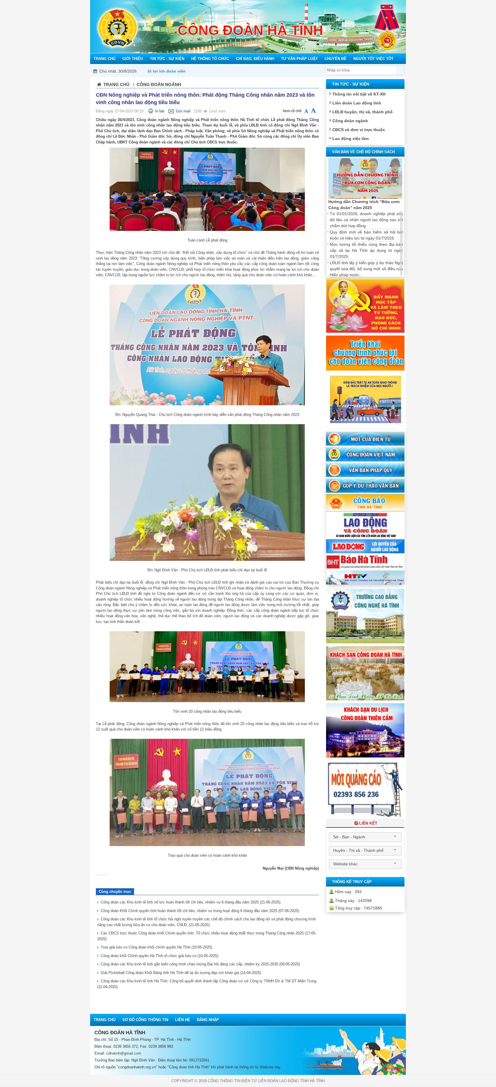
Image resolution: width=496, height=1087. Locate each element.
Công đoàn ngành (350, 120)
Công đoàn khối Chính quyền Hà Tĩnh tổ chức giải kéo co (159, 956)
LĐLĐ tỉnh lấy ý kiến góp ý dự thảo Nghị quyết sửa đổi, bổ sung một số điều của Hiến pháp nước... (366, 268)
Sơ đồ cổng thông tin (145, 1020)
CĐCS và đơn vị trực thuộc (358, 129)
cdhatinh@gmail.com (123, 1053)
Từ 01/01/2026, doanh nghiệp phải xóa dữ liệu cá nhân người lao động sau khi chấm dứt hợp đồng (366, 219)
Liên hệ (182, 1020)
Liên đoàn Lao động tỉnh (356, 103)
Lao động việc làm (350, 138)
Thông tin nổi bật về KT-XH (358, 94)
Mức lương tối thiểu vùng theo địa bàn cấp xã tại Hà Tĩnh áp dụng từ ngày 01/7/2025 (366, 250)
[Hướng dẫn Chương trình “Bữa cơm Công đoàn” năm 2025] (365, 178)
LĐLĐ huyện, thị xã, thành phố (362, 112)
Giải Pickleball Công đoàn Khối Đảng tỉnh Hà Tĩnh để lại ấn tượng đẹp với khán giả (181, 973)
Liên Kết (368, 823)
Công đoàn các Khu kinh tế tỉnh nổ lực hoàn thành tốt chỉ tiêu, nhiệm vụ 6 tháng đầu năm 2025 (190, 902)
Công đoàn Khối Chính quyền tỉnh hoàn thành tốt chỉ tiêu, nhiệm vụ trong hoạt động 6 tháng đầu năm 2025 (200, 911)
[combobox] (365, 837)
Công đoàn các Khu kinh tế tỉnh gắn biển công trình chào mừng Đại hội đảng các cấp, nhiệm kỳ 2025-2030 (200, 964)
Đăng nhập (208, 1020)
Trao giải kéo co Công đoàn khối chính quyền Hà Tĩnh (156, 947)
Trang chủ (116, 84)
